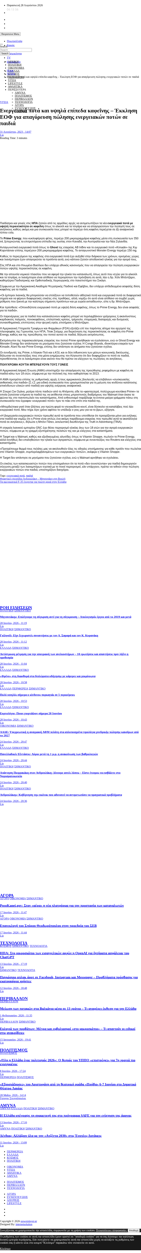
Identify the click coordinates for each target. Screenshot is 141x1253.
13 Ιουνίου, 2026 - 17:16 (13, 1122)
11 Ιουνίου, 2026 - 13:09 (13, 1142)
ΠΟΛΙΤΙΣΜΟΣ (14, 1050)
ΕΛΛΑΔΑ (14, 70)
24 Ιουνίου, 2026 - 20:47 (13, 741)
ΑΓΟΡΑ (19, 105)
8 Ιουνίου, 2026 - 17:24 (13, 1071)
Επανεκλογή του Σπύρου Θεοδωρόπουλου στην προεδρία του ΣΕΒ (48, 925)
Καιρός (11, 45)
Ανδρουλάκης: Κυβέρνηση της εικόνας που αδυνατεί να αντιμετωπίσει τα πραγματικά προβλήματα (61, 794)
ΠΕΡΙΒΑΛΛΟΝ (24, 98)
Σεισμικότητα (14, 53)
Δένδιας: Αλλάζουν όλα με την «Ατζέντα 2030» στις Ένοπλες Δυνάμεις (50, 1135)
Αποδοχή (133, 1230)
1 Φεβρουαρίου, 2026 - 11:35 (16, 1015)
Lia (2, 134)
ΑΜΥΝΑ (8, 1105)
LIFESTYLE (14, 1203)
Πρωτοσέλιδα (14, 41)
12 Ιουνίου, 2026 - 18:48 (13, 988)
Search (3, 46)
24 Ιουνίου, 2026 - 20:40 (13, 782)
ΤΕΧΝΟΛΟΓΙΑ (24, 102)
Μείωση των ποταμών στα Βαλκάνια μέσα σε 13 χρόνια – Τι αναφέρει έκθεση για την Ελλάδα (68, 1008)
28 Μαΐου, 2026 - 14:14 (13, 1095)
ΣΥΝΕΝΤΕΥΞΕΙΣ (17, 1197)
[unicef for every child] (62, 38)
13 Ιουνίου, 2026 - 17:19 (13, 963)
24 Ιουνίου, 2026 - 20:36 (13, 801)
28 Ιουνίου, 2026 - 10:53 (13, 701)
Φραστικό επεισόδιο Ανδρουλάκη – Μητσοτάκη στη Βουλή (32, 478)
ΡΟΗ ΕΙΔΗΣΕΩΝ (16, 607)
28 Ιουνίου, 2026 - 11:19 (13, 623)
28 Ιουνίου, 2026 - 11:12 (13, 641)
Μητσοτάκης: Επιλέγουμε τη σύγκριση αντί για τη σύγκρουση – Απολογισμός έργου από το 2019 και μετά (65, 616)
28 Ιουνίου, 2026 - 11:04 (13, 663)
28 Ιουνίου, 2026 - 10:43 (13, 719)
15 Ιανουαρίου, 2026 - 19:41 (15, 1039)
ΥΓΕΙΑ (12, 80)
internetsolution (24, 1224)
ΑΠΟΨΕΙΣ (13, 1200)
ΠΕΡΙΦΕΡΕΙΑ (20, 688)
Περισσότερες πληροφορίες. (111, 1230)
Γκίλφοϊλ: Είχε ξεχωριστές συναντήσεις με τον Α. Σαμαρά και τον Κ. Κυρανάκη (49, 635)
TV (9, 57)
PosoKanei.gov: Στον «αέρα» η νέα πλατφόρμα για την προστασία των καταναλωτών (62, 905)
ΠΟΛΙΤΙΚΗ (14, 64)
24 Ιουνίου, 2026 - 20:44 (13, 760)
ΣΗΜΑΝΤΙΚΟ (22, 610)
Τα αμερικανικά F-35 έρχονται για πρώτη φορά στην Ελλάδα (33, 481)
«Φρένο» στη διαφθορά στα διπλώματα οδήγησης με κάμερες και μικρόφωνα (47, 676)
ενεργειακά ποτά (16, 475)
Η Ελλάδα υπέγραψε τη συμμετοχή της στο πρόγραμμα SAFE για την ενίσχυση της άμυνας (65, 1115)
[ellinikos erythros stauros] (70, 843)
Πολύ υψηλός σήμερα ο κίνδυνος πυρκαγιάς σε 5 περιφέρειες (37, 694)
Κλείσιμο (5, 1248)
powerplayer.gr (29, 1221)
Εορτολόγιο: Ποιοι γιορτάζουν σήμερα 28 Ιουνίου (31, 713)
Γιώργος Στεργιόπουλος (13, 1098)
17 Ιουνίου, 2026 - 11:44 (13, 932)
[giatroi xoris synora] (62, 95)
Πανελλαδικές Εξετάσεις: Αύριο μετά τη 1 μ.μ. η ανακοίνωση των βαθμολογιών (49, 754)
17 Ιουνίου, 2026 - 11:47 (13, 912)
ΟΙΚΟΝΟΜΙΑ (16, 67)
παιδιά (29, 475)
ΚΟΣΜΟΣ (6, 946)
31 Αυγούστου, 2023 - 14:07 (15, 131)
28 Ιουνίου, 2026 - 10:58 (13, 682)
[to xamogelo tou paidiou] (70, 600)
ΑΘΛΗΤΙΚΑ (14, 1172)
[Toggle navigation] (1, 44)
